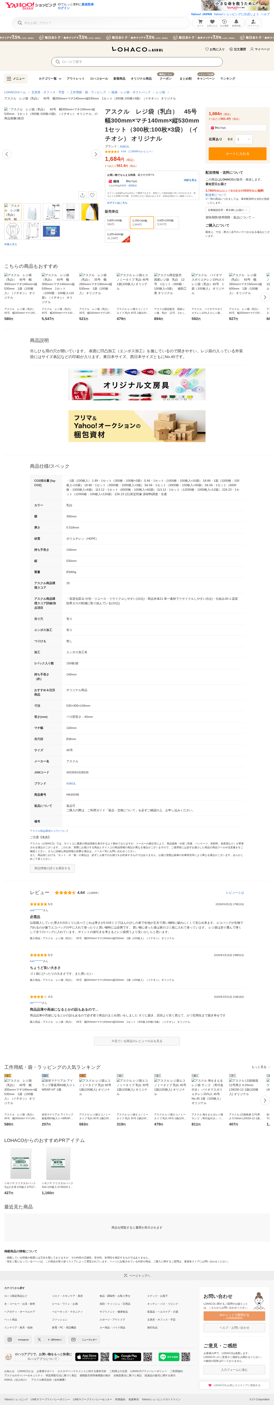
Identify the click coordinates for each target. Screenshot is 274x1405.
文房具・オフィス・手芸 (47, 92)
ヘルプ (265, 14)
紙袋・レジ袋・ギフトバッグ (131, 92)
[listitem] (28, 1296)
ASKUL (71, 783)
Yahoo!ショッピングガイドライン (161, 1399)
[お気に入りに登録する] (92, 195)
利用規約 (120, 1399)
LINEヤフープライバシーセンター (92, 1399)
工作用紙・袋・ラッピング (88, 92)
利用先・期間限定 (128, 185)
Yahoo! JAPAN (201, 14)
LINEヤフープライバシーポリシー (50, 1399)
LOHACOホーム (15, 92)
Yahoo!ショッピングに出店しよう (236, 14)
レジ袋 (160, 92)
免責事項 (133, 1399)
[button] (244, 139)
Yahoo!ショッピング (16, 1399)
